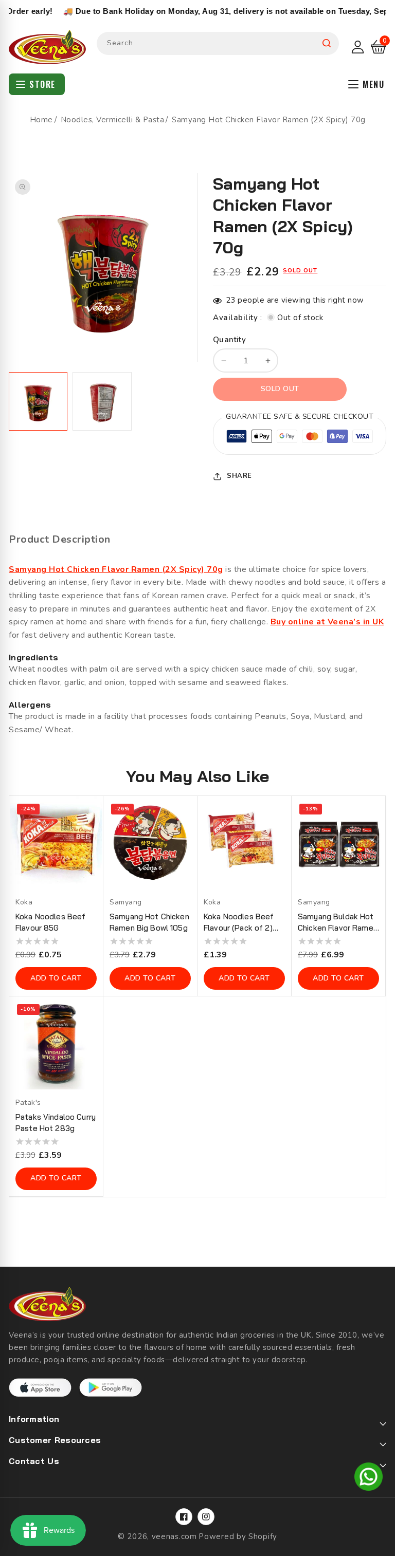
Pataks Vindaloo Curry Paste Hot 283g (55, 1122)
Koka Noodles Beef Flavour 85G (50, 922)
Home (41, 120)
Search (326, 43)
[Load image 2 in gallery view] (102, 401)
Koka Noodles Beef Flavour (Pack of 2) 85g (239, 923)
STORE (42, 84)
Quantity (229, 340)
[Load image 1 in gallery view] (38, 401)
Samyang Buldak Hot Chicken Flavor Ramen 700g (338, 923)
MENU (373, 84)
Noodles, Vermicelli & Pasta (113, 120)
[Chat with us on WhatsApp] (368, 1478)
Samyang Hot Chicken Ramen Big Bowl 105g (149, 922)
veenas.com (174, 1536)
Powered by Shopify (238, 1536)
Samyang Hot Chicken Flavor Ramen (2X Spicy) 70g (116, 569)
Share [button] (239, 475)
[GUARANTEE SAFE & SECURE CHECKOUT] (299, 438)
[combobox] (218, 43)
